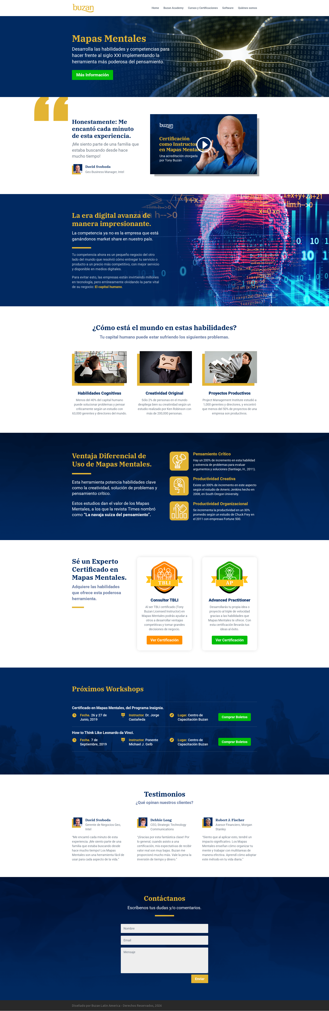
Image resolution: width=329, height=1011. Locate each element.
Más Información (92, 74)
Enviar (199, 979)
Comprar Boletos (234, 717)
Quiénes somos (247, 8)
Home (155, 8)
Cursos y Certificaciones (203, 8)
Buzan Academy (173, 8)
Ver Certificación (164, 640)
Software (228, 8)
